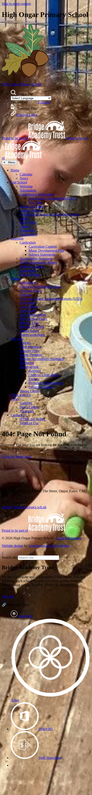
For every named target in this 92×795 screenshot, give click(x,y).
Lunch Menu (29, 307)
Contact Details (30, 210)
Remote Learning (32, 266)
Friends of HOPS (32, 327)
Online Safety (29, 331)
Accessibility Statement (36, 258)
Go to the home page (16, 456)
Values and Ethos (32, 206)
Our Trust (35, 202)
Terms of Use (29, 423)
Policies (25, 343)
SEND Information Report (38, 262)
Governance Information (37, 194)
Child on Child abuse (44, 375)
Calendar (26, 174)
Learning (17, 238)
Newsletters (28, 303)
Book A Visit (29, 323)
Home (15, 170)
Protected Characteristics (46, 383)
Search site (9, 557)
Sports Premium (31, 355)
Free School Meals (33, 315)
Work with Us (21, 395)
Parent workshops (32, 335)
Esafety (34, 379)
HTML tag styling (32, 419)
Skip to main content (16, 4)
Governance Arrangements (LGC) (53, 198)
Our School (19, 182)
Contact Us (19, 415)
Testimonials (28, 234)
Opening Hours (31, 290)
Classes (25, 226)
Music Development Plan (46, 250)
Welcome (26, 186)
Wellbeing (27, 363)
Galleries (26, 403)
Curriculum (28, 242)
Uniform (26, 295)
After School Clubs (33, 319)
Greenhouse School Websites (48, 546)
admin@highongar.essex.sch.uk (24, 507)
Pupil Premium (30, 347)
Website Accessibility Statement (42, 359)
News (24, 178)
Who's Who (28, 222)
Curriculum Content (43, 246)
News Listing (29, 407)
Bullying (35, 371)
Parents (16, 278)
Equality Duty (30, 351)
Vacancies (27, 411)
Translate (44, 102)
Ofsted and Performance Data (40, 286)
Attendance (28, 282)
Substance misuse (41, 387)
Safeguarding (29, 367)
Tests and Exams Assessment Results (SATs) (51, 299)
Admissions (28, 190)
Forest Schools (30, 274)
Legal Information (69, 538)
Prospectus (27, 230)
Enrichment (28, 270)
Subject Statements (42, 254)
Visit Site (8, 596)
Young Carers (29, 391)
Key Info (17, 339)
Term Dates (28, 311)
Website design (12, 546)
